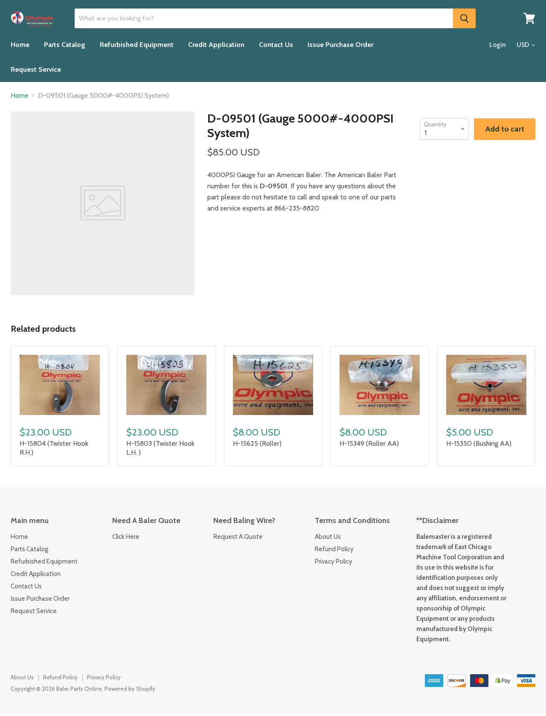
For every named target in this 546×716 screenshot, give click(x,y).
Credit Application (216, 45)
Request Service (36, 69)
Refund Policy (334, 549)
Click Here (125, 537)
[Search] (464, 18)
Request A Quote (238, 537)
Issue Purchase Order (340, 45)
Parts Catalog (64, 45)
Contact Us (276, 45)
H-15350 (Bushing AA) (478, 443)
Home (20, 45)
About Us (328, 537)
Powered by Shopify (130, 688)
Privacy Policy (333, 561)
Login (497, 45)
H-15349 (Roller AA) (369, 443)
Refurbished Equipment (137, 45)
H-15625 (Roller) (257, 443)
